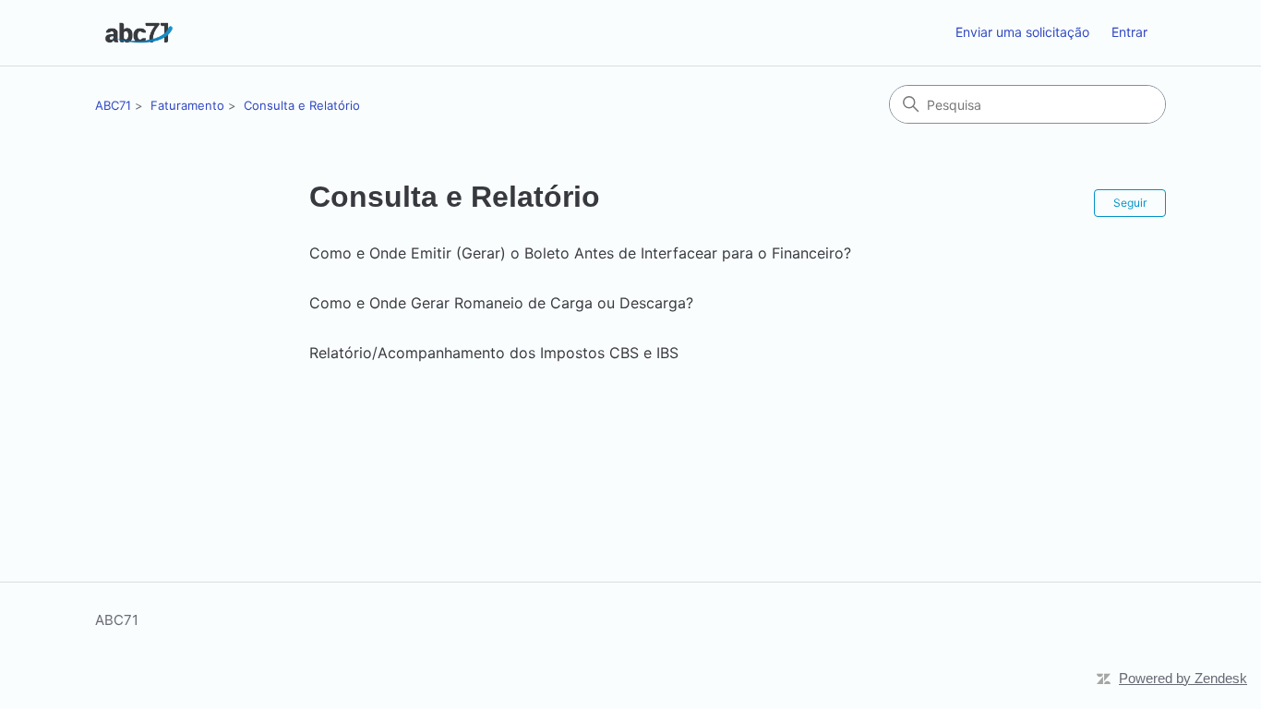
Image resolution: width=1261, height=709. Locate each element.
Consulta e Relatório (302, 105)
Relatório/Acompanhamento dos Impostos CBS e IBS (494, 352)
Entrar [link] (1129, 32)
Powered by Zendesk (1183, 678)
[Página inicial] (139, 33)
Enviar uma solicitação (1022, 32)
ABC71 (113, 105)
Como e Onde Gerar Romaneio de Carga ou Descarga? (501, 303)
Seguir (1130, 203)
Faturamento (187, 105)
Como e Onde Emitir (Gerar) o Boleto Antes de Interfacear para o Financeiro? (580, 253)
